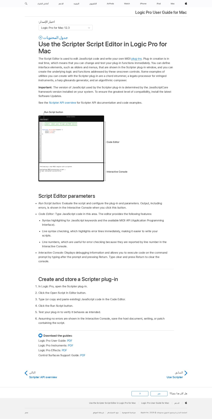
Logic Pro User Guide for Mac (161, 12)
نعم (159, 393)
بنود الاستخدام (113, 413)
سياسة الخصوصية (129, 413)
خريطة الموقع (98, 413)
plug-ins (136, 58)
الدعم (177, 403)
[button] (26, 3)
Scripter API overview (62, 102)
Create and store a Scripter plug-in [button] (78, 279)
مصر (26, 413)
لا (140, 393)
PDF (69, 340)
